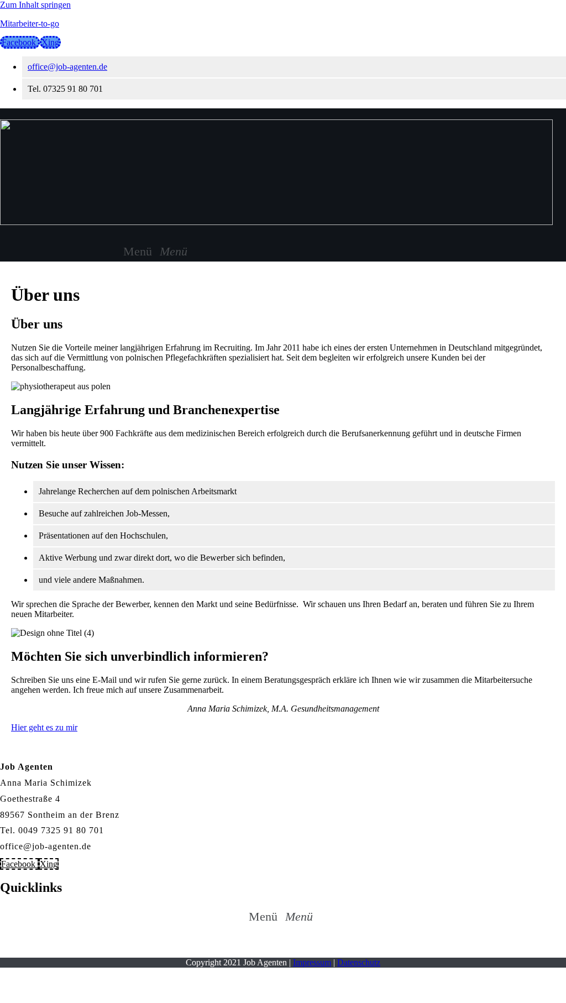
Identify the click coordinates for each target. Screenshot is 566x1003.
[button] (157, 251)
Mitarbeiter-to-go (29, 23)
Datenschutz (358, 962)
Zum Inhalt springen (35, 4)
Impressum (312, 962)
